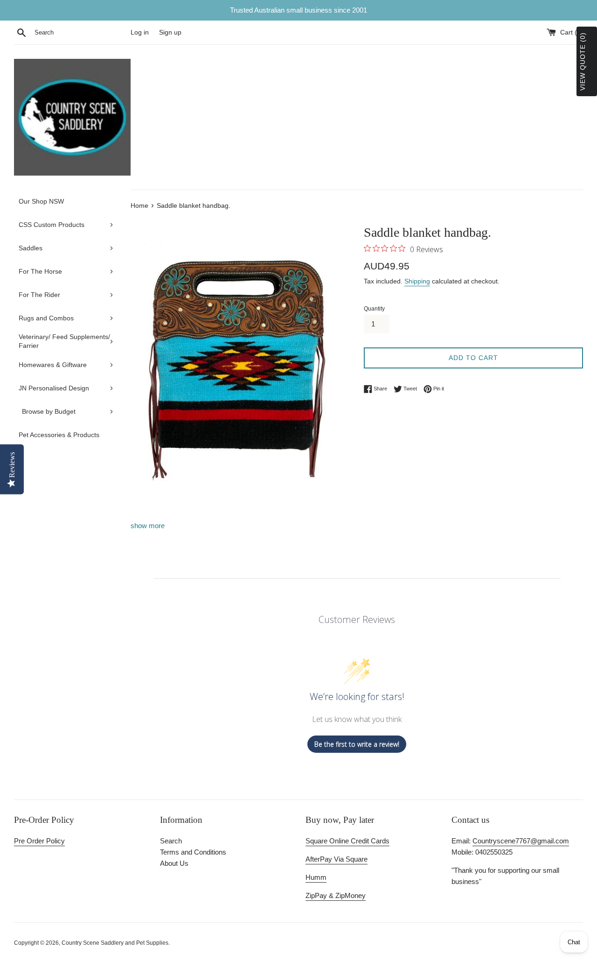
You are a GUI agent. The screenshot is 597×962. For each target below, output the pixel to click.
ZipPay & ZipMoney (335, 895)
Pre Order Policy (39, 841)
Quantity (374, 308)
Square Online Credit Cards (347, 841)
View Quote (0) (582, 61)
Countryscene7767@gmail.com (520, 841)
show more (148, 526)
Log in (140, 32)
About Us (174, 863)
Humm (315, 877)
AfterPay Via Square (336, 859)
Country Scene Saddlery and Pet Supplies (115, 943)
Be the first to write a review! (356, 744)
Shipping (417, 281)
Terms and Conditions (193, 852)
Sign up (170, 32)
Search (171, 841)
